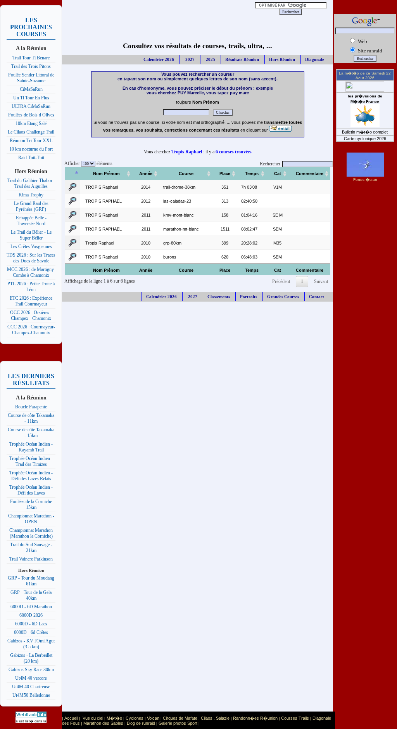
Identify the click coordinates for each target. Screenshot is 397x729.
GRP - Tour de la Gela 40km (31, 595)
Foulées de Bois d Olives (31, 115)
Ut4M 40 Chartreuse (31, 686)
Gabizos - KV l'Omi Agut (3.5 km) (31, 643)
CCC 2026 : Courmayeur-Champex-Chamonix (31, 329)
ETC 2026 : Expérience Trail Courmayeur (31, 301)
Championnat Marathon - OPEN (31, 518)
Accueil (71, 718)
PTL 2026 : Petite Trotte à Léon (31, 286)
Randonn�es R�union (255, 718)
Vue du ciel (92, 718)
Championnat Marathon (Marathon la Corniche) (31, 533)
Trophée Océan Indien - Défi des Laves (31, 490)
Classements (218, 296)
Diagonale (314, 59)
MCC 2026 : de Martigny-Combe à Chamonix (31, 272)
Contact (316, 296)
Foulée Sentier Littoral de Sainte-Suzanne (31, 77)
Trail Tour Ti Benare (31, 58)
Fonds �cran (365, 179)
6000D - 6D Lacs (31, 624)
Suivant (321, 281)
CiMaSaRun (31, 89)
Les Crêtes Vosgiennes (31, 246)
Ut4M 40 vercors (31, 678)
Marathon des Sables (103, 723)
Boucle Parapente (31, 407)
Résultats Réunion (242, 59)
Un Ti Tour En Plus (31, 98)
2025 (210, 59)
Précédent (281, 281)
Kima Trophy (31, 195)
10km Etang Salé (31, 123)
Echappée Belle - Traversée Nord (31, 220)
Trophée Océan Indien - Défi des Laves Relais (31, 475)
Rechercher (270, 164)
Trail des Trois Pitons (31, 66)
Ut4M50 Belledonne (31, 695)
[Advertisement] (160, 11)
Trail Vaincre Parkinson (31, 559)
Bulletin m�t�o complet (365, 132)
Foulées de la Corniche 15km (31, 504)
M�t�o (114, 718)
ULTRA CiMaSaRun (31, 106)
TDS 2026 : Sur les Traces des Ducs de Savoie (31, 258)
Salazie (223, 718)
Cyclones (134, 718)
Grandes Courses (283, 296)
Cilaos (206, 718)
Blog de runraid (141, 723)
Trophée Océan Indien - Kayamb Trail (31, 447)
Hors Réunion (282, 59)
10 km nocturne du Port (31, 149)
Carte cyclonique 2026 (365, 138)
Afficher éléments (87, 163)
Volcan (153, 718)
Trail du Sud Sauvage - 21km (31, 547)
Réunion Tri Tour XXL (31, 140)
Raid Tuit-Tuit (31, 157)
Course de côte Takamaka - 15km (31, 432)
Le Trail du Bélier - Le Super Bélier (31, 235)
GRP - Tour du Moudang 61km (31, 581)
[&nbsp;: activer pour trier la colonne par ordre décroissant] (72, 173)
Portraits (248, 296)
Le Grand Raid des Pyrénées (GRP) (31, 206)
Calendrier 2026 (158, 59)
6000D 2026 (31, 615)
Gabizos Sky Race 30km (31, 669)
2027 (189, 59)
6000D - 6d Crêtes (31, 632)
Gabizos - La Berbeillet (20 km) (31, 658)
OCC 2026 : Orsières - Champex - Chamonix (31, 315)
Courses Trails (295, 718)
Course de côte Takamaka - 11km (31, 418)
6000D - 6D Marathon (31, 606)
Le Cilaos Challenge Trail (31, 132)
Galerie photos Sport (178, 723)
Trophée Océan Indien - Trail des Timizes (31, 461)
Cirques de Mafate (180, 718)
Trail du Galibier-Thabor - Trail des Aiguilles (31, 183)
